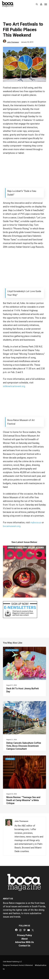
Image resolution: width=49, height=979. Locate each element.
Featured (10, 759)
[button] (45, 4)
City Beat (10, 704)
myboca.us (35, 522)
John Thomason (13, 42)
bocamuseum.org (11, 526)
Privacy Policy (24, 935)
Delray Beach (11, 650)
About (24, 938)
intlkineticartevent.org (14, 386)
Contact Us (24, 945)
